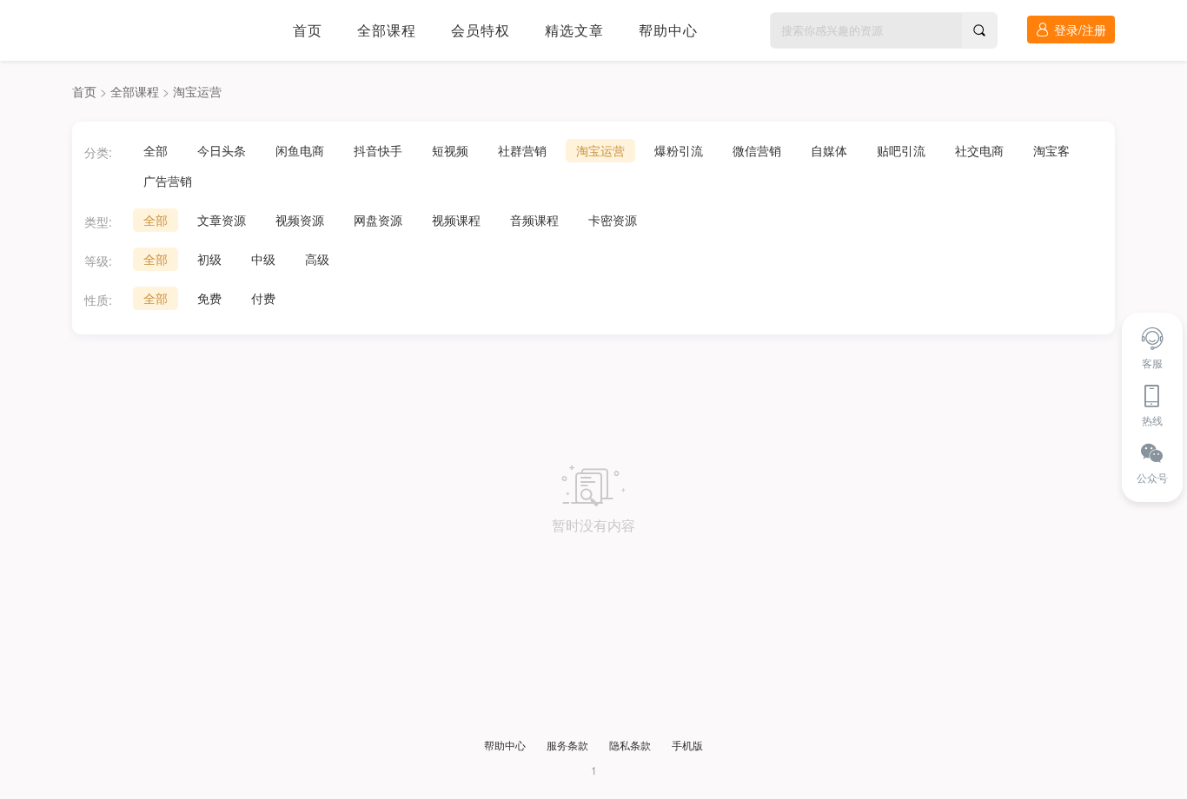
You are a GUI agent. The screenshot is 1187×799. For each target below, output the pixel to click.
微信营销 (757, 150)
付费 (263, 298)
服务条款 (567, 744)
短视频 (450, 150)
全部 (155, 150)
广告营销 (167, 180)
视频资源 (299, 219)
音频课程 (534, 219)
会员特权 (480, 30)
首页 (307, 30)
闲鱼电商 (299, 150)
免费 (209, 298)
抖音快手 (378, 150)
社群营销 (522, 150)
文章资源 (221, 219)
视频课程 (456, 219)
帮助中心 (668, 30)
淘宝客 (1051, 150)
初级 (209, 258)
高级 (317, 258)
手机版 (687, 744)
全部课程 (386, 30)
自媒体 (829, 150)
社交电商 (979, 150)
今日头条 (221, 150)
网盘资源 (378, 219)
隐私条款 (630, 744)
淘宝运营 (197, 91)
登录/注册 (1080, 29)
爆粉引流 (678, 150)
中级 (263, 258)
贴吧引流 (901, 150)
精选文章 (574, 30)
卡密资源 (612, 219)
